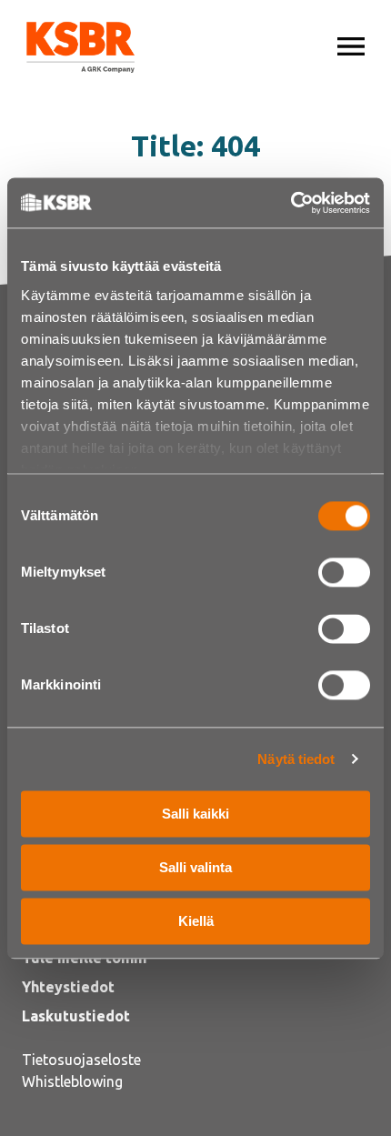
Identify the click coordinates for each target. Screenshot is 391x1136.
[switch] (344, 572)
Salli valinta (195, 867)
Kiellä (196, 921)
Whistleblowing (72, 1081)
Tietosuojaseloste (81, 1059)
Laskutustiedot (76, 1016)
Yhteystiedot (68, 987)
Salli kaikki (195, 813)
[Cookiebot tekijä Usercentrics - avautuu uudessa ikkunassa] (290, 203)
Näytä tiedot (296, 759)
